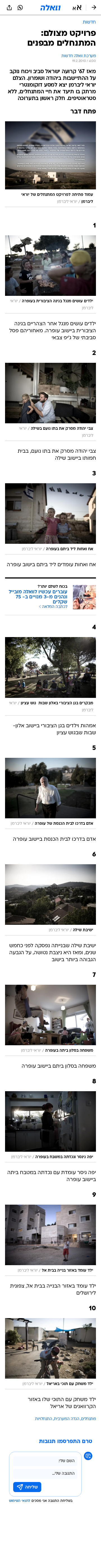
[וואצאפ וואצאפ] (20, 7)
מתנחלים (88, 1419)
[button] (77, 7)
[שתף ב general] (9, 7)
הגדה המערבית (66, 1419)
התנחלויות (43, 1419)
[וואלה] (50, 7)
